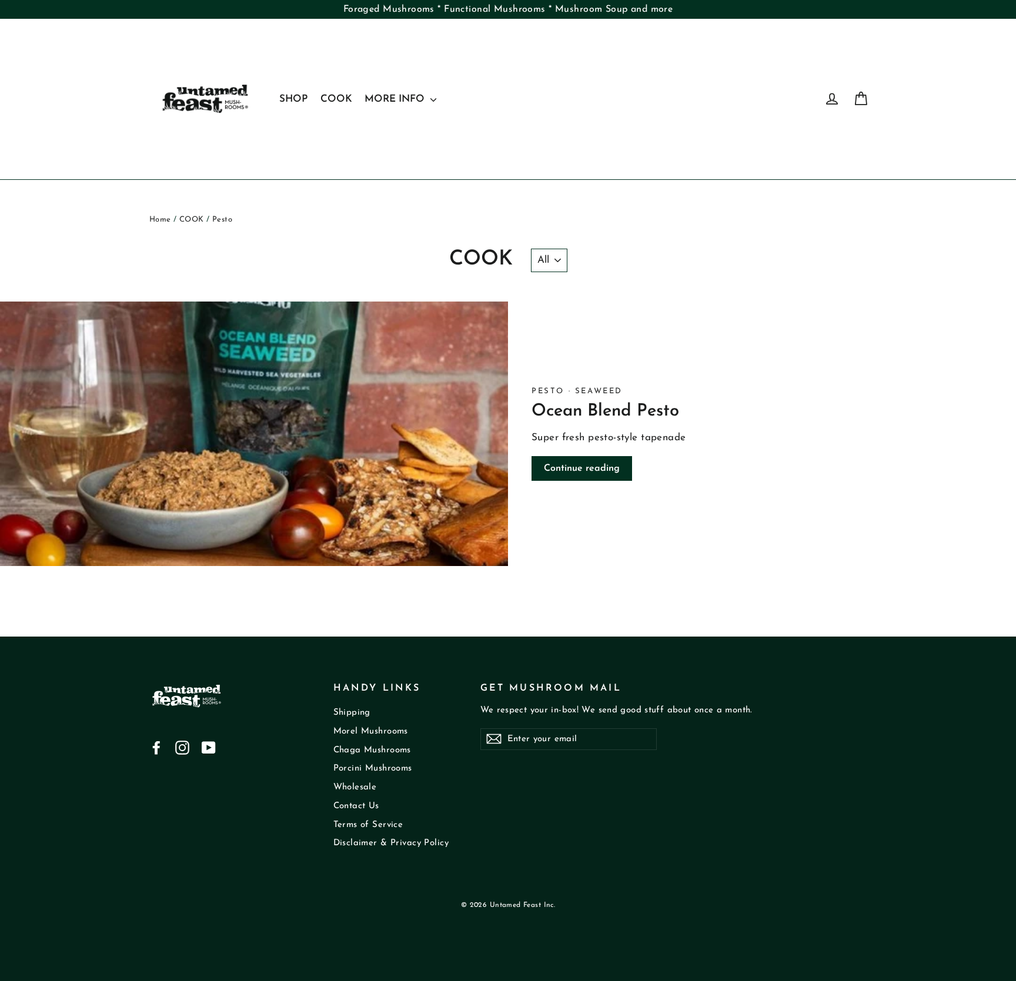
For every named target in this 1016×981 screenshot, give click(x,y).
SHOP (293, 99)
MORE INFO (396, 99)
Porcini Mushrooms (372, 768)
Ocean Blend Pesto (605, 411)
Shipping (351, 712)
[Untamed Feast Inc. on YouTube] (209, 748)
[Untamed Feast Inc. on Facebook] (156, 748)
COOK (336, 99)
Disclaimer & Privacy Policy (391, 843)
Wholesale (355, 787)
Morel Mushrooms (370, 731)
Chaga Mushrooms (372, 750)
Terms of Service (368, 825)
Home (160, 219)
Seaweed (599, 391)
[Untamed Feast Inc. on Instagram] (182, 748)
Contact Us (356, 806)
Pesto (550, 391)
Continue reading (582, 468)
